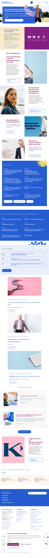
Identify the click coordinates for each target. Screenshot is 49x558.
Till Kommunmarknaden (12, 47)
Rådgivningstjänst (6, 492)
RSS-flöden (33, 517)
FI (36, 2)
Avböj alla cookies (26, 544)
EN (42, 2)
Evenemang (4, 497)
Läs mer (9, 540)
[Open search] (31, 2)
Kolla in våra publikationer (24, 431)
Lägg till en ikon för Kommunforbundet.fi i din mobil (36, 522)
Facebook (2, 472)
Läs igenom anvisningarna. (33, 459)
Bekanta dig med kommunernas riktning (35, 111)
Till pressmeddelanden (19, 201)
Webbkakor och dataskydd (36, 519)
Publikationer (5, 500)
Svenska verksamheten (7, 502)
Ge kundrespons (19, 518)
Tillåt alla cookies (13, 544)
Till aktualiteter (8, 201)
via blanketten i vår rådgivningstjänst (22, 514)
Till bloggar (30, 201)
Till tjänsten (10, 132)
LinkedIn (4, 472)
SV (39, 2)
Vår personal (5, 495)
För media (18, 521)
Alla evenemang (6, 270)
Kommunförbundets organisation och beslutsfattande (6, 527)
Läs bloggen (11, 310)
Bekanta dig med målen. (12, 80)
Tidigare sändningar (34, 155)
